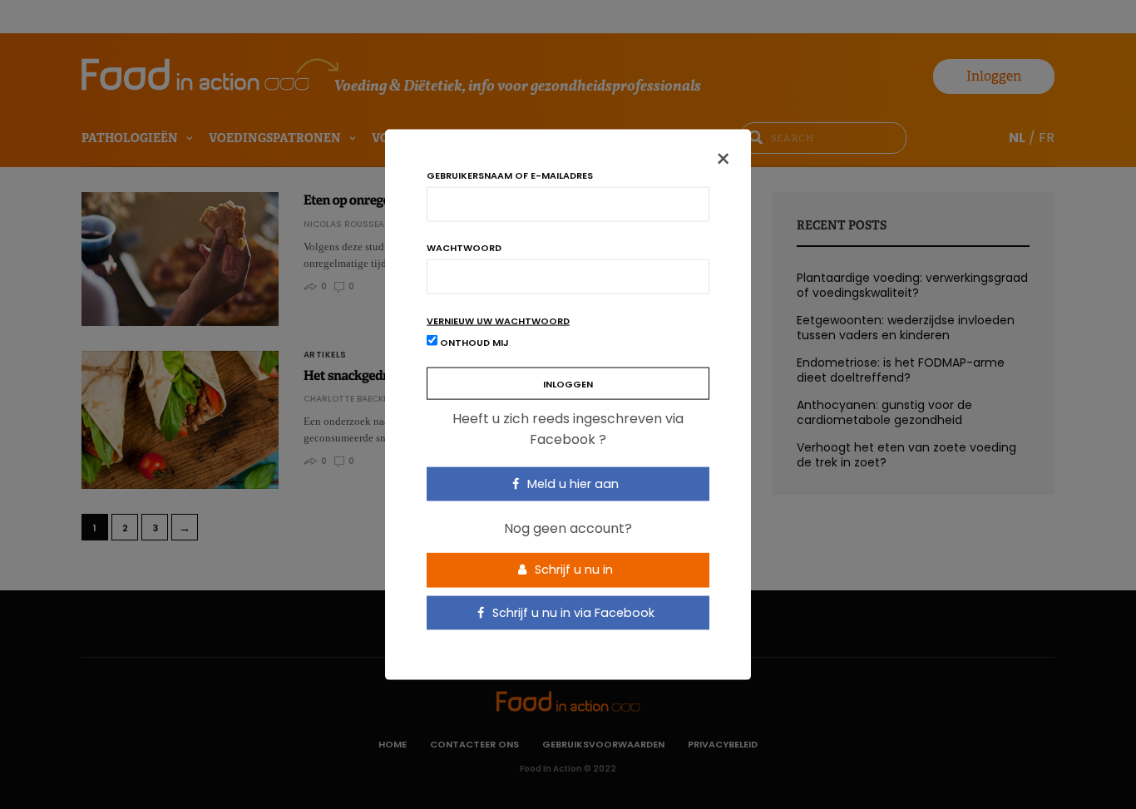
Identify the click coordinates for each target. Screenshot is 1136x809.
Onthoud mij (473, 341)
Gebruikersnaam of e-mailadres (510, 175)
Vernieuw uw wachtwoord (498, 320)
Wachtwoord (464, 247)
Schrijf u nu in (572, 569)
